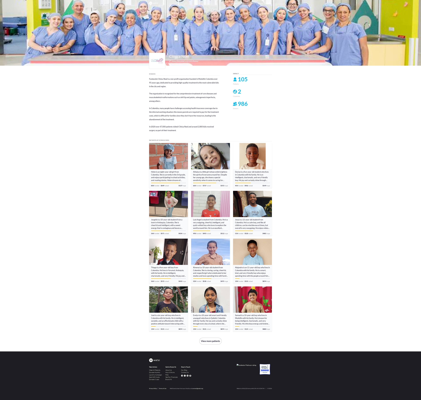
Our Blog (184, 370)
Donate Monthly (154, 372)
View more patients (210, 341)
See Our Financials (171, 377)
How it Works (235, 3)
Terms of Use (162, 388)
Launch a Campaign (155, 375)
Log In (269, 3)
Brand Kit (168, 379)
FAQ (252, 3)
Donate (260, 3)
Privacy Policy (153, 388)
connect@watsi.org (197, 388)
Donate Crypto (154, 379)
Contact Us (185, 372)
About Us (245, 3)
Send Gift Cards (154, 377)
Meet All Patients (154, 370)
